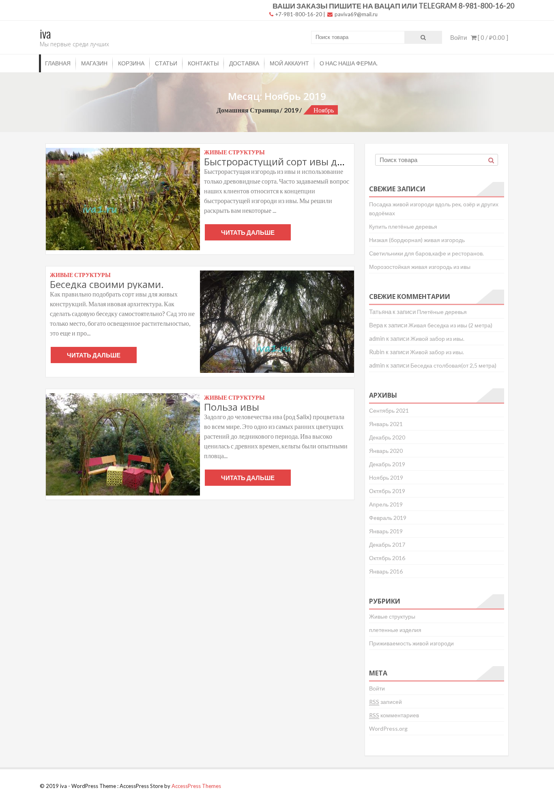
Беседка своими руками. (107, 284)
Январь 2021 (386, 423)
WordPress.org (388, 728)
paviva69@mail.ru (355, 14)
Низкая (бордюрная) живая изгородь (417, 239)
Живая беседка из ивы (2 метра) (450, 325)
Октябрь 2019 (387, 490)
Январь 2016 (386, 571)
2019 (291, 110)
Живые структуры (392, 616)
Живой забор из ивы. (437, 338)
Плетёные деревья (442, 311)
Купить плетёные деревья (403, 226)
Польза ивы (231, 406)
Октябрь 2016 (387, 557)
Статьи (166, 63)
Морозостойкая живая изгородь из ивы (419, 266)
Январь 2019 (386, 531)
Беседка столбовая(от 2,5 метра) (453, 365)
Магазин (94, 63)
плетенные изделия (395, 629)
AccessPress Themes (196, 786)
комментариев (394, 715)
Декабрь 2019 (387, 464)
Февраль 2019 (387, 517)
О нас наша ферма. (349, 63)
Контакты (203, 63)
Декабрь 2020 (387, 437)
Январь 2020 (386, 450)
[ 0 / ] (492, 37)
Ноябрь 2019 (386, 477)
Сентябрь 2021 (389, 410)
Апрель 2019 (386, 504)
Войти (458, 37)
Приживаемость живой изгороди (411, 643)
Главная (58, 63)
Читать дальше (248, 232)
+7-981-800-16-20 (298, 14)
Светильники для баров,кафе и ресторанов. (426, 253)
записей (385, 701)
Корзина (131, 63)
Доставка (244, 63)
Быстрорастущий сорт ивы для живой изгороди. (317, 161)
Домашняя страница (248, 110)
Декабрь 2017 (387, 544)
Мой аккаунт (289, 63)
